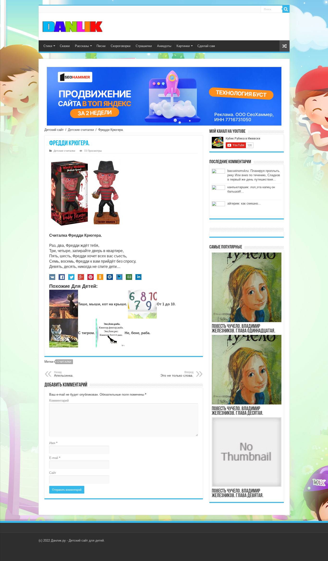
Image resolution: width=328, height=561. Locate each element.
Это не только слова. (176, 374)
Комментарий (59, 400)
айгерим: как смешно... (244, 203)
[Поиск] (286, 9)
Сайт (52, 473)
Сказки (65, 46)
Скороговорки (120, 46)
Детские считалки (81, 130)
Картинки (183, 46)
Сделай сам (206, 46)
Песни (101, 46)
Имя (53, 443)
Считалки (64, 361)
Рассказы (82, 46)
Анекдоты (164, 46)
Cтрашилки (144, 46)
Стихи (47, 46)
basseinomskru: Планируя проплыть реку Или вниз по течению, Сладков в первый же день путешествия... (253, 175)
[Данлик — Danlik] (72, 26)
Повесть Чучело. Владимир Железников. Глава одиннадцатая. (243, 329)
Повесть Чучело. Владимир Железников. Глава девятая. (237, 494)
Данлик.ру (58, 540)
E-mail (54, 458)
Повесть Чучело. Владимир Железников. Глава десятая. (237, 411)
